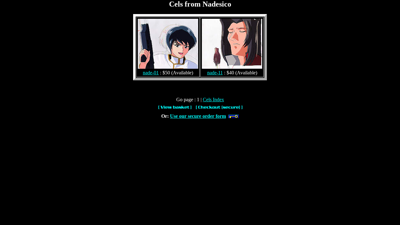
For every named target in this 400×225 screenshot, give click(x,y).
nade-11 (215, 72)
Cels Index (213, 99)
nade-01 (151, 72)
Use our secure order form (198, 116)
